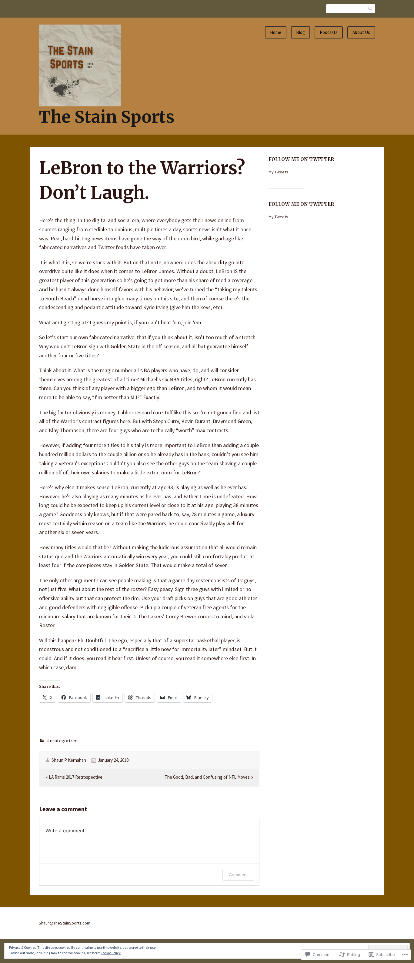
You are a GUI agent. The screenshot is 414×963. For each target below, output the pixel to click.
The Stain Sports (107, 116)
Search (370, 8)
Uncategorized (62, 740)
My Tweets (278, 172)
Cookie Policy (111, 953)
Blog (300, 32)
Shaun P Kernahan (69, 760)
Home (275, 32)
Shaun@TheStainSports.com (64, 923)
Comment (238, 874)
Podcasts (329, 32)
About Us (361, 32)
